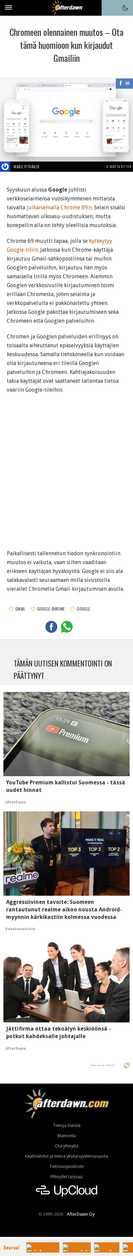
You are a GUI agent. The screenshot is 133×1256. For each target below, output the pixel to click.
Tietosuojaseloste (66, 1166)
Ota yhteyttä (66, 1145)
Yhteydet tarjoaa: (66, 1176)
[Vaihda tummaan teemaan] (125, 8)
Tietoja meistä (66, 1125)
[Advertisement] (66, 467)
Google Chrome (51, 609)
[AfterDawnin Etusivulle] (66, 7)
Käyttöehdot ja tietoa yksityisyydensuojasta (66, 1156)
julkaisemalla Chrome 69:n (59, 207)
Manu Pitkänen (27, 166)
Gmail (20, 609)
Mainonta (66, 1135)
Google (83, 609)
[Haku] (109, 8)
